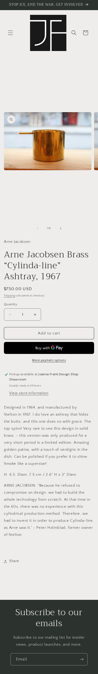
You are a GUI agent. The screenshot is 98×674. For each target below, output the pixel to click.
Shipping (9, 295)
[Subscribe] (81, 659)
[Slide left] (37, 228)
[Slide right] (60, 228)
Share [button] (14, 561)
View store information (28, 393)
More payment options (49, 360)
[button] (10, 33)
